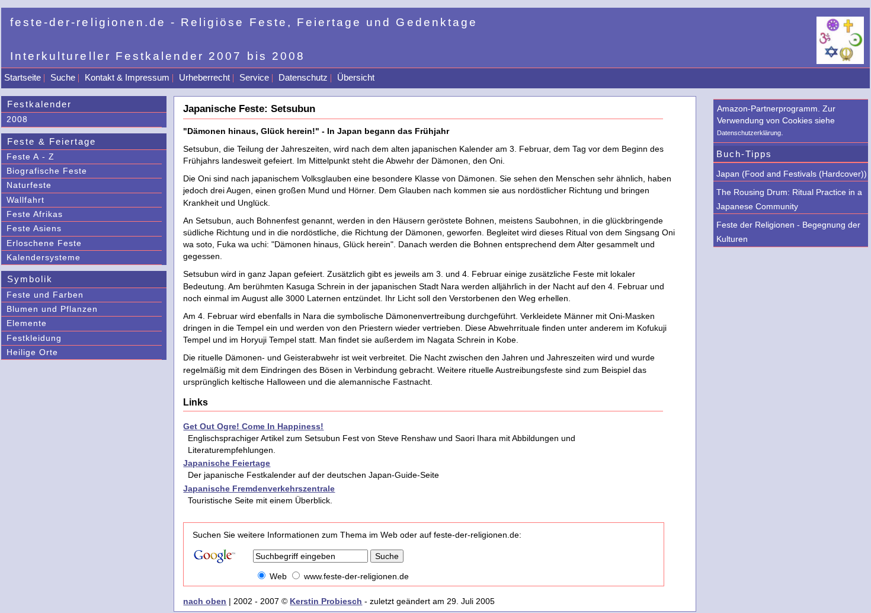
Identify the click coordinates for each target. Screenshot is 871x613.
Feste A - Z (31, 156)
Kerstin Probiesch (326, 601)
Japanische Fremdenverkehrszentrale (259, 488)
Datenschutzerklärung (749, 132)
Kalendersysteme (44, 257)
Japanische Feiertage (226, 463)
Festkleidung (34, 338)
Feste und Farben (45, 294)
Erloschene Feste (44, 243)
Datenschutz (303, 77)
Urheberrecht (204, 77)
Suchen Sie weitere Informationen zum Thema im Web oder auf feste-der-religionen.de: (357, 534)
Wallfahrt (25, 200)
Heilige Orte (32, 352)
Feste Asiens (34, 228)
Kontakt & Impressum (127, 77)
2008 (17, 119)
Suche (62, 77)
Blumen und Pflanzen (52, 309)
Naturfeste (29, 185)
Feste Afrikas (35, 214)
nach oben (204, 601)
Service (254, 77)
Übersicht (355, 77)
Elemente (27, 323)
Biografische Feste (47, 170)
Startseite (22, 77)
